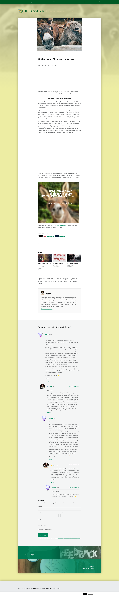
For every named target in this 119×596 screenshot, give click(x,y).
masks (61, 280)
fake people (66, 278)
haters (41, 280)
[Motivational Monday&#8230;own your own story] (45, 258)
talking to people (68, 281)
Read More (90, 594)
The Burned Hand (34, 11)
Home (19, 2)
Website (39, 519)
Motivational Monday (70, 280)
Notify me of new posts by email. (45, 529)
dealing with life (50, 278)
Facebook (59, 278)
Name (39, 512)
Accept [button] (85, 594)
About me (24, 2)
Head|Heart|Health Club (49, 2)
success (60, 281)
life (57, 280)
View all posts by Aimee (46, 309)
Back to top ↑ (56, 588)
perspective (47, 281)
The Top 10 (30, 2)
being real (41, 278)
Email (61, 512)
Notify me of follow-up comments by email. (48, 525)
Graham (47, 334)
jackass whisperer (49, 280)
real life (54, 281)
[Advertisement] (59, 79)
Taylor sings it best (61, 225)
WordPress (39, 588)
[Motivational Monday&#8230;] (59, 258)
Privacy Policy (49, 588)
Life (53, 66)
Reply (48, 381)
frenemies (74, 278)
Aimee (57, 66)
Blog (57, 2)
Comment (40, 506)
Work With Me (38, 2)
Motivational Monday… (58, 263)
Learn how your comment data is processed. (69, 538)
